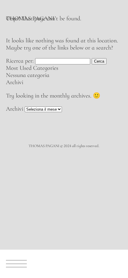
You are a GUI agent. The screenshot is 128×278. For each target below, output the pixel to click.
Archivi (14, 108)
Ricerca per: (20, 60)
